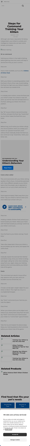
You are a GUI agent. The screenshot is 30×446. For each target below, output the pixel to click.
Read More (8, 168)
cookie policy (8, 429)
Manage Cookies (15, 440)
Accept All (15, 434)
